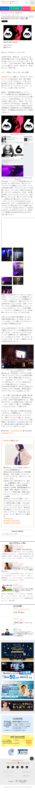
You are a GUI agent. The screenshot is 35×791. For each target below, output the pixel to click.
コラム (12, 12)
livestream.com (6, 433)
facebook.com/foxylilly (12, 521)
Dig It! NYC (19, 12)
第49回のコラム (7, 77)
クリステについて (26, 772)
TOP (32, 759)
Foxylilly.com (8, 518)
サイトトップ (5, 12)
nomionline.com (16, 431)
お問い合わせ (26, 775)
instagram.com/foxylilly (12, 523)
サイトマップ (8, 775)
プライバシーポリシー (8, 772)
